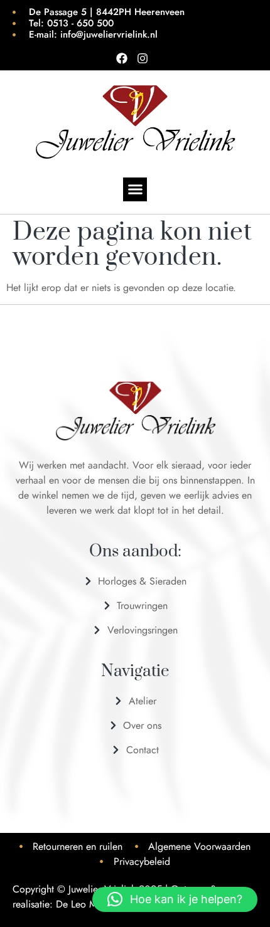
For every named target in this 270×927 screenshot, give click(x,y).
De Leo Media (86, 904)
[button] (135, 189)
